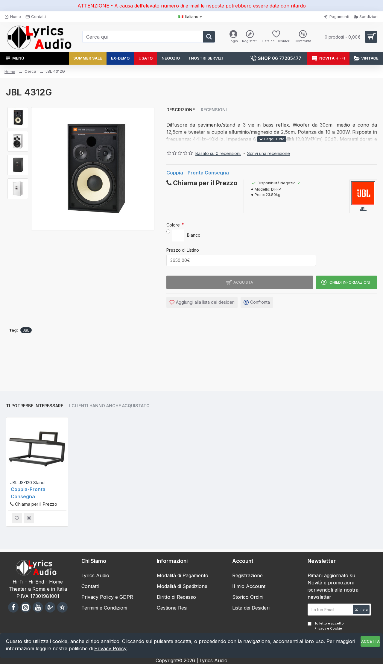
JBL (26, 330)
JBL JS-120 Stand (27, 482)
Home (9, 71)
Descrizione (180, 109)
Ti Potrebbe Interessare (34, 405)
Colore (173, 224)
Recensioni (214, 109)
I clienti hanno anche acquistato (109, 405)
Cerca (30, 71)
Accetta (370, 641)
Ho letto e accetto (329, 625)
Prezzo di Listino (182, 250)
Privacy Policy (110, 648)
